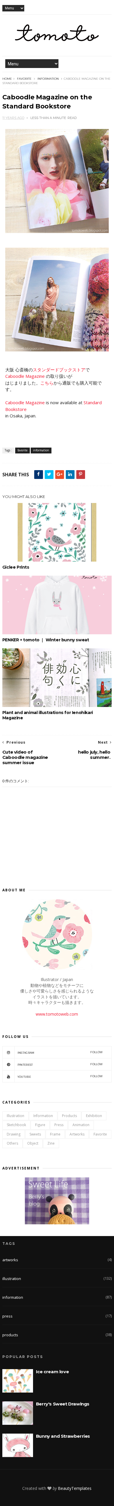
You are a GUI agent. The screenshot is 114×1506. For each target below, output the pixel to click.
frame (55, 1134)
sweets (35, 1134)
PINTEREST (60, 1064)
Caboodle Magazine (25, 376)
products (69, 1115)
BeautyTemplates (74, 1488)
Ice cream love (52, 1371)
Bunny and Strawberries (63, 1436)
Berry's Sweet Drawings (62, 1404)
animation (80, 1124)
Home (7, 79)
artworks (77, 1134)
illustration (15, 1115)
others (12, 1143)
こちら (46, 383)
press (58, 1124)
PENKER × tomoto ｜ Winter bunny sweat (45, 639)
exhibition (94, 1115)
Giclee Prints (15, 567)
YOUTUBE (60, 1076)
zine (51, 1143)
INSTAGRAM (60, 1052)
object (32, 1143)
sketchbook (16, 1124)
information (48, 79)
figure (40, 1124)
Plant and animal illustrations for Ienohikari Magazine (47, 715)
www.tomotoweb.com (57, 1014)
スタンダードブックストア (59, 370)
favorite (24, 79)
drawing (13, 1134)
